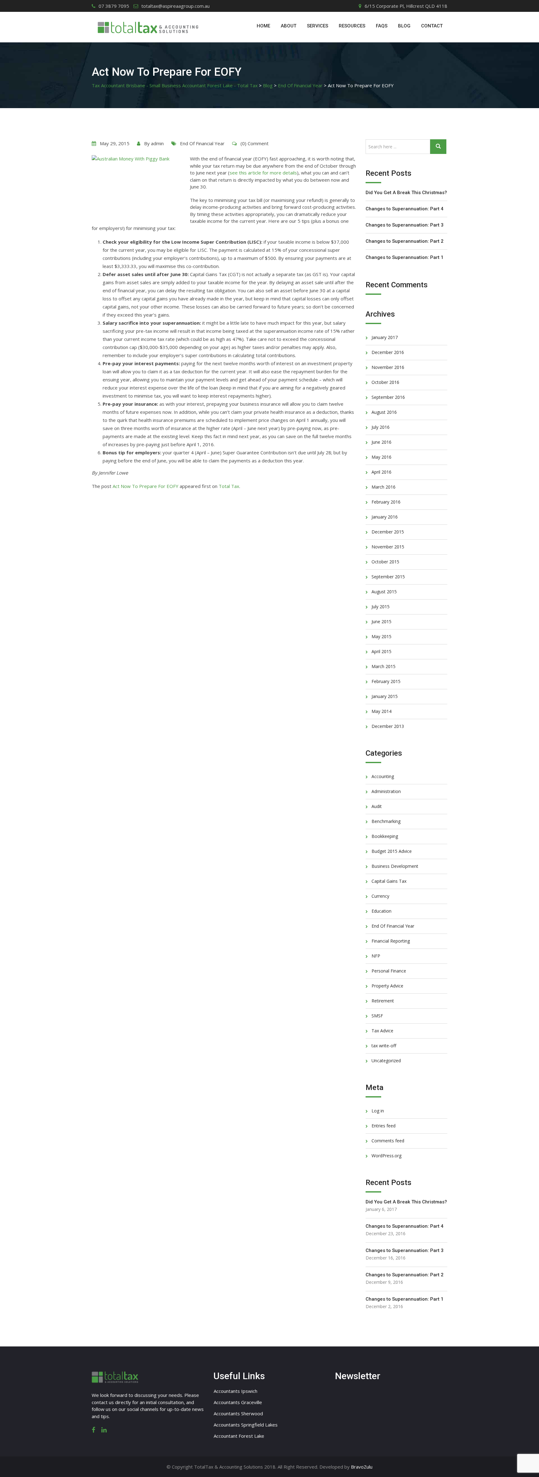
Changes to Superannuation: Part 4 (405, 209)
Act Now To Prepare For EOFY (145, 486)
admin (157, 143)
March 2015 (383, 666)
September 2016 (388, 397)
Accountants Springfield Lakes (246, 1425)
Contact (432, 26)
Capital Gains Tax (388, 881)
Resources (352, 26)
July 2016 (380, 427)
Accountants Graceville (238, 1402)
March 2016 (383, 487)
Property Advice (387, 986)
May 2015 (381, 636)
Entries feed (383, 1126)
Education (381, 911)
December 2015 (387, 532)
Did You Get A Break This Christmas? (406, 192)
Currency (380, 896)
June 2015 (381, 621)
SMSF (377, 1016)
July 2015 (380, 606)
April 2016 (381, 472)
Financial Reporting (390, 941)
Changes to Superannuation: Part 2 (405, 241)
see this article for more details (263, 173)
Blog (404, 26)
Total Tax (229, 486)
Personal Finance (388, 971)
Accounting (382, 776)
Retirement (382, 1001)
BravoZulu (361, 1467)
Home (263, 26)
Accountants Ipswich (235, 1391)
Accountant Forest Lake (239, 1436)
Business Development (394, 866)
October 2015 (385, 562)
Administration (386, 791)
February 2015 (386, 681)
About (288, 26)
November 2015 (387, 547)
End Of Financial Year (202, 143)
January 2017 (384, 337)
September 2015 (388, 577)
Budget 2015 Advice (391, 851)
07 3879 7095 (114, 6)
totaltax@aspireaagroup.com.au (175, 6)
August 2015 (384, 592)
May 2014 (381, 711)
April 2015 (381, 651)
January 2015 (384, 696)
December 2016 (387, 352)
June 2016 (381, 442)
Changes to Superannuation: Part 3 (405, 225)
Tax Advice (382, 1031)
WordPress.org (386, 1156)
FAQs (381, 26)
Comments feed (387, 1141)
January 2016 (384, 517)
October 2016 (385, 382)
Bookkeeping (384, 836)
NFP (375, 956)
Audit (376, 806)
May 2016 (381, 457)
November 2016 (387, 367)
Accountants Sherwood (238, 1413)
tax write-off (383, 1046)
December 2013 (387, 726)
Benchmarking (386, 821)
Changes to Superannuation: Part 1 (405, 257)
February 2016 (386, 502)
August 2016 (384, 412)
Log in (377, 1111)
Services (317, 26)
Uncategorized (386, 1061)
